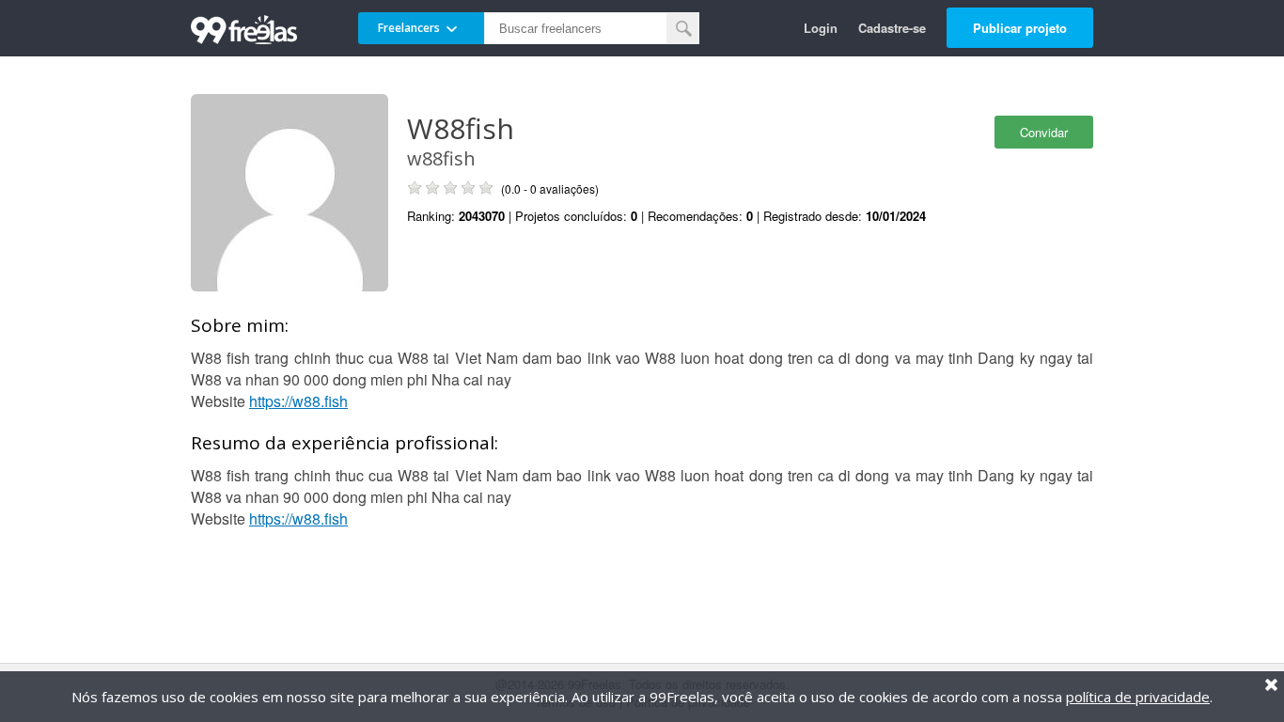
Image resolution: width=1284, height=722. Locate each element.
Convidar (1044, 132)
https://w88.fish (298, 401)
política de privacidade (1138, 696)
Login (821, 28)
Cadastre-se (892, 28)
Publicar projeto (1020, 28)
